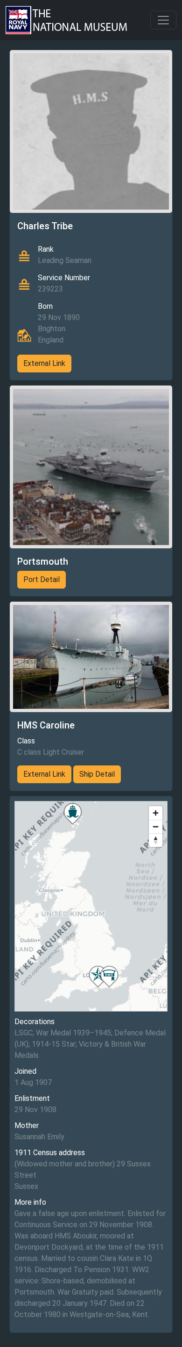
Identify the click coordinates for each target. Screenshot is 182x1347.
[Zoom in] (155, 813)
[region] (91, 906)
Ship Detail (97, 774)
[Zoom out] (155, 826)
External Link (44, 363)
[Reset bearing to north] (155, 840)
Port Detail (41, 579)
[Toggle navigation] (163, 20)
